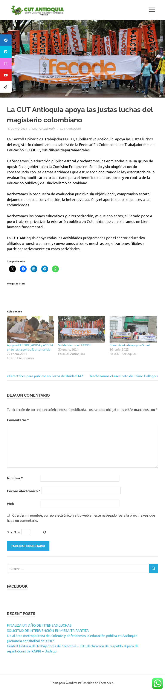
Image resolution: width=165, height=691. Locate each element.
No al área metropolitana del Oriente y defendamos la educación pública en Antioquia (72, 635)
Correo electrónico (23, 491)
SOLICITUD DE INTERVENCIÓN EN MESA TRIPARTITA (48, 630)
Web (10, 503)
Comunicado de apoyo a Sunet (130, 345)
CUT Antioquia (70, 128)
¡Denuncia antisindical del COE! (30, 640)
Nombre (15, 478)
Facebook (17, 586)
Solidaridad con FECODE (74, 345)
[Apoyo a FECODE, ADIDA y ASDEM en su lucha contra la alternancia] (30, 329)
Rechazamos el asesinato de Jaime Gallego (123, 376)
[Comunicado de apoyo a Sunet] (133, 329)
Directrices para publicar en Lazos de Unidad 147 (46, 376)
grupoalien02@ (43, 128)
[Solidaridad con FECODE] (81, 329)
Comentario (18, 420)
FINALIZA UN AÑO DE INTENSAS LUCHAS (39, 625)
